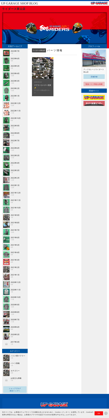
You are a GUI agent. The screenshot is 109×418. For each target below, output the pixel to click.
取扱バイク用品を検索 (94, 84)
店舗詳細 (94, 77)
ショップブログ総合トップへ (15, 389)
